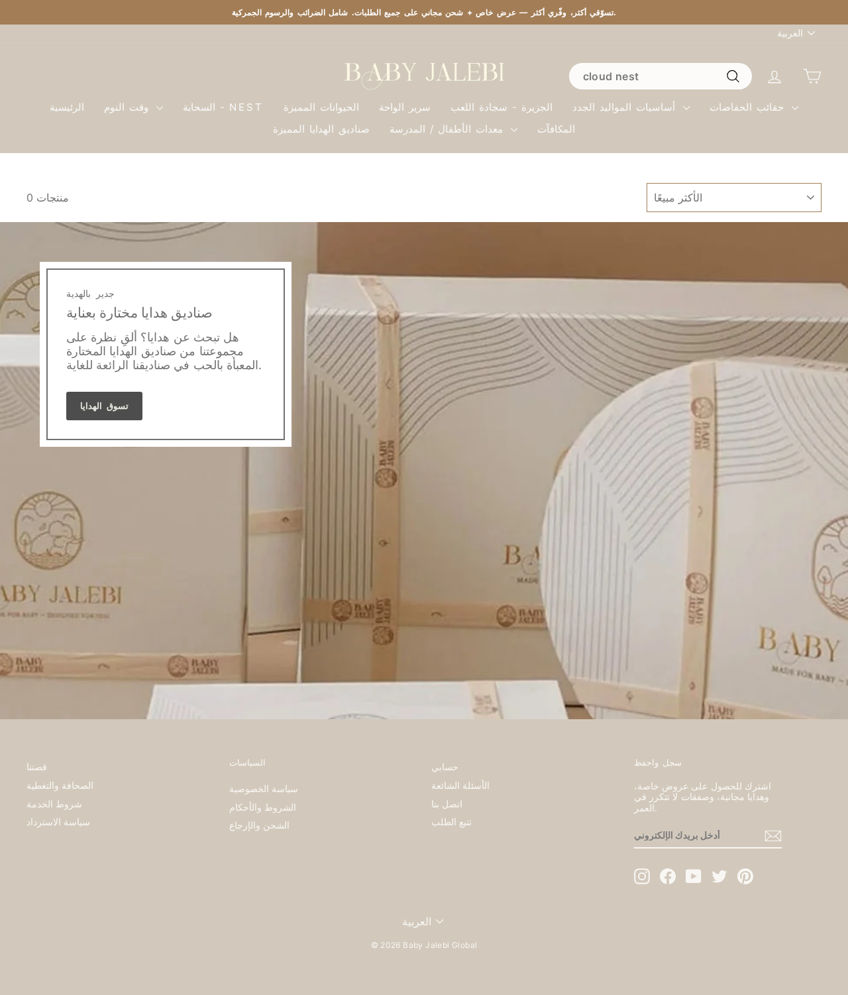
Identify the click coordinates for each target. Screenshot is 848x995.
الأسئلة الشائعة (460, 785)
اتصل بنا (446, 804)
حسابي (444, 767)
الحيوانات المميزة (321, 107)
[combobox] (660, 76)
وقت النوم (128, 107)
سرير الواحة (405, 107)
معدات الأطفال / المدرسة (448, 129)
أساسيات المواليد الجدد (626, 107)
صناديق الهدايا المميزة (321, 129)
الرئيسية (67, 107)
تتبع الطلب (451, 822)
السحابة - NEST (223, 107)
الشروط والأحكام (262, 807)
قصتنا (36, 767)
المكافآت (556, 129)
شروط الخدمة (54, 804)
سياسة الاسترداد (58, 822)
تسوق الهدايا (104, 405)
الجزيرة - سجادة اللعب (501, 107)
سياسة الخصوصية (263, 789)
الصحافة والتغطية (59, 785)
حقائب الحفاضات (749, 107)
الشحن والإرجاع (259, 825)
